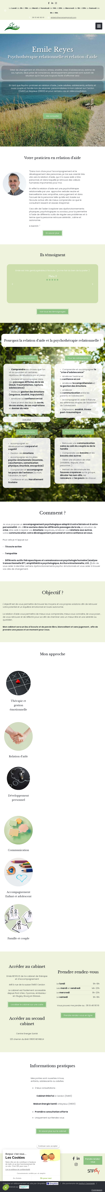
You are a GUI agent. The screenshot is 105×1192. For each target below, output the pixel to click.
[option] (52, 275)
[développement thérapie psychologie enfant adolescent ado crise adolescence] (18, 872)
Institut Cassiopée (87, 1183)
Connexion (96, 1190)
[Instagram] (56, 3)
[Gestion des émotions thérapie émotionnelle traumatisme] (18, 683)
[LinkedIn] (52, 3)
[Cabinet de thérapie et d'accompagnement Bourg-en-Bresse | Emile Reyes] (12, 27)
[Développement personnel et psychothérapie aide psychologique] (18, 779)
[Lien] (18, 737)
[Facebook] (48, 3)
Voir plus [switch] (26, 419)
